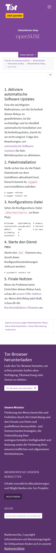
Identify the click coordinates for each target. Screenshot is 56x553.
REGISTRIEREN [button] (13, 496)
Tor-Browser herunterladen (19, 388)
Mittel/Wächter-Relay (36, 63)
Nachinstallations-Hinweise (21, 307)
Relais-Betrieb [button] (27, 54)
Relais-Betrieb (39, 60)
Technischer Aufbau (15, 63)
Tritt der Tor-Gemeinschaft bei (17, 60)
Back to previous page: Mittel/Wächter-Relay (26, 322)
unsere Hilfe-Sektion (28, 294)
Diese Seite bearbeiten (16, 326)
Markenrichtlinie (14, 548)
